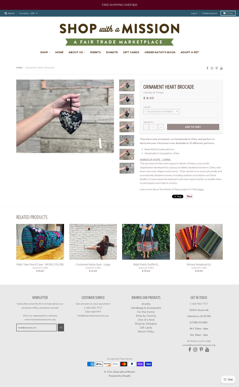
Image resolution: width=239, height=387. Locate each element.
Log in (194, 13)
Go (60, 327)
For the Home (146, 312)
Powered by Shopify (120, 375)
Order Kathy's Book (160, 52)
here (200, 189)
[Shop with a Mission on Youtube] (221, 68)
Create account (209, 13)
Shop (44, 52)
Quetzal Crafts (40, 267)
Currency (24, 13)
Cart (229, 13)
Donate (112, 52)
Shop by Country (146, 315)
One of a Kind (146, 319)
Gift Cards (131, 52)
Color (146, 107)
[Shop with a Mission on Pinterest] (217, 68)
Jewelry (146, 303)
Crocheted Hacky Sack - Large (93, 264)
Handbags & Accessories (146, 307)
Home (59, 52)
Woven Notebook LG (199, 264)
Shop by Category (146, 323)
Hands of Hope (153, 92)
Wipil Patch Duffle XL (146, 264)
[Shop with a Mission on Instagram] (212, 68)
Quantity (148, 122)
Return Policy (146, 331)
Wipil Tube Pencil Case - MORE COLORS (40, 264)
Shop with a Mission (124, 371)
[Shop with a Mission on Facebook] (207, 68)
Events (95, 52)
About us (76, 52)
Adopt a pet (190, 52)
